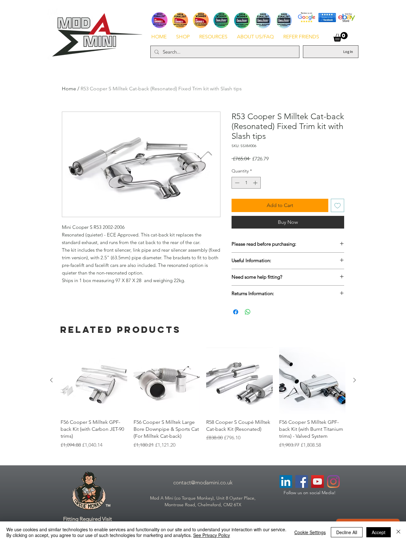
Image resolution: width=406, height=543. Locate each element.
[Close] (398, 532)
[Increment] (256, 182)
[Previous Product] (51, 380)
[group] (203, 398)
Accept (378, 532)
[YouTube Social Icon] (317, 481)
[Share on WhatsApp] (248, 312)
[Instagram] (333, 481)
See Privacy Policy (211, 535)
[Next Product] (354, 380)
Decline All (346, 532)
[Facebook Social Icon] (301, 481)
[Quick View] (94, 380)
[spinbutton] (246, 182)
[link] (340, 37)
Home (69, 89)
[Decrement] (236, 182)
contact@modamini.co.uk (202, 482)
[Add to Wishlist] (337, 205)
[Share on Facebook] (235, 312)
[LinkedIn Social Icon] (285, 481)
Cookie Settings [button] (310, 532)
